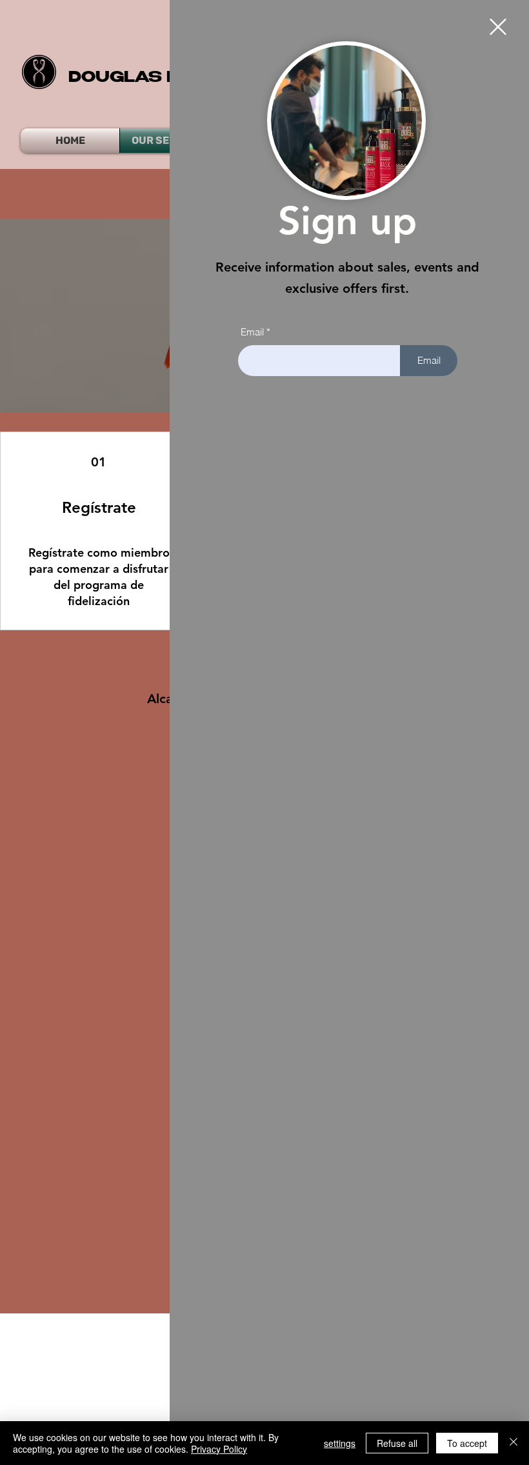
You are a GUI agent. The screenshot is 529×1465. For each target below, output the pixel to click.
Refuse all (397, 1443)
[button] (498, 27)
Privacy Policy (219, 1448)
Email (252, 332)
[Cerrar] (513, 1443)
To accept (467, 1443)
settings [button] (339, 1443)
